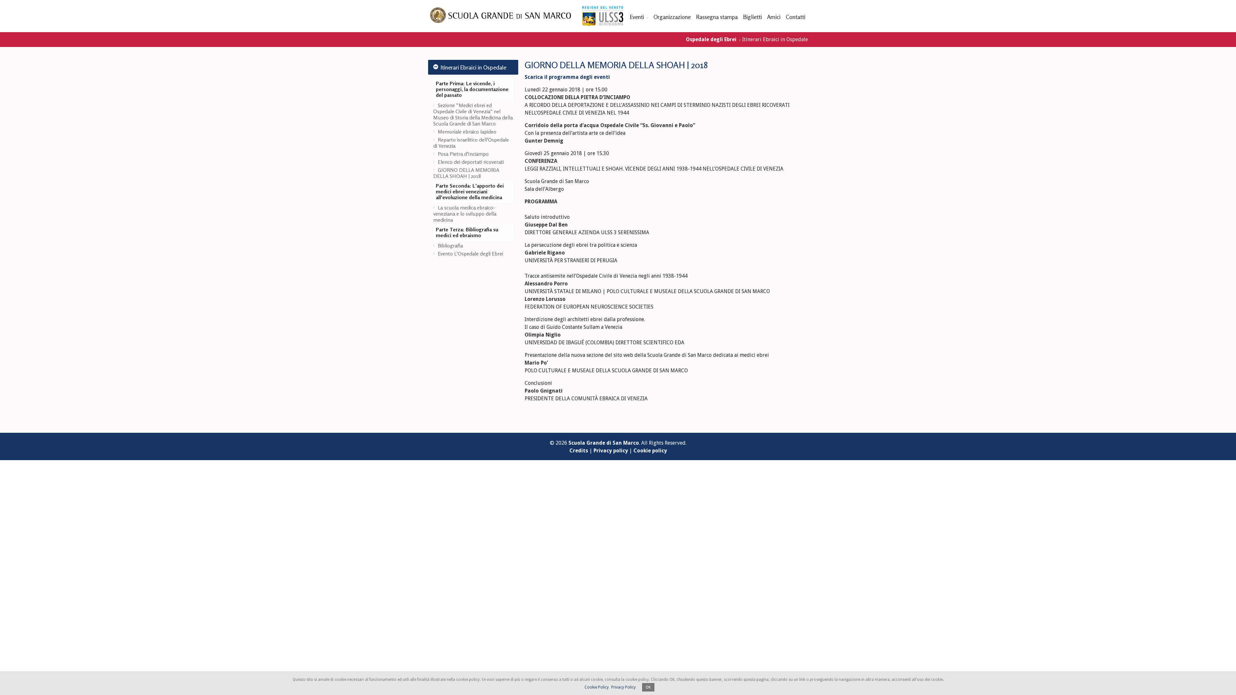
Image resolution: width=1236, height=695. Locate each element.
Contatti (795, 16)
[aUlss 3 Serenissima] (602, 16)
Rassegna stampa (717, 16)
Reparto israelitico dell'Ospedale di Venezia (471, 142)
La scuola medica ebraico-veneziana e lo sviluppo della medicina (464, 213)
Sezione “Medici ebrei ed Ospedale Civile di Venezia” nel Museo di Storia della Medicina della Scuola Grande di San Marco (473, 114)
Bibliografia (450, 245)
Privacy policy (611, 451)
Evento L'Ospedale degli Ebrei (470, 253)
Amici (774, 16)
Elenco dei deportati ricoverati (471, 162)
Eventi (637, 16)
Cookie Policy (597, 687)
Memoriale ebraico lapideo (467, 131)
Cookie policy (650, 451)
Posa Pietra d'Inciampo (463, 154)
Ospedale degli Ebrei (711, 39)
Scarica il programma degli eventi (567, 77)
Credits (578, 451)
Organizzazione (672, 16)
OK (648, 687)
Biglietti (752, 16)
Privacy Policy (623, 687)
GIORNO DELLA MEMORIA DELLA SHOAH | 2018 (466, 173)
